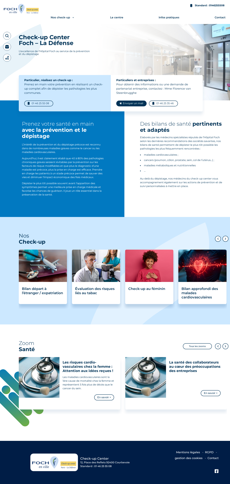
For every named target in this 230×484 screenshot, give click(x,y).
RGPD (209, 452)
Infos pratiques (169, 17)
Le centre (116, 17)
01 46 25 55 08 (40, 103)
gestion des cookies (189, 458)
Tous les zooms (197, 346)
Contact (220, 17)
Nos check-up (60, 17)
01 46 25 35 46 (165, 103)
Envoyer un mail (133, 103)
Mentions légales (188, 452)
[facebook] (217, 471)
